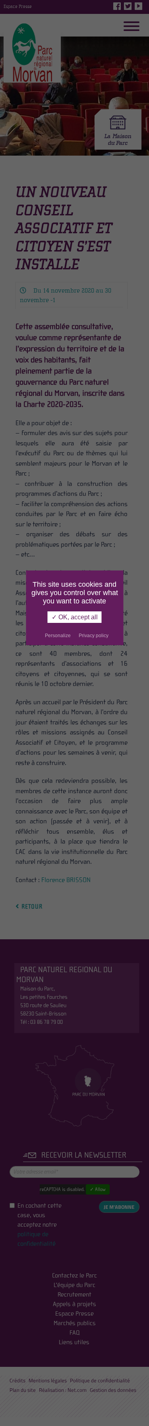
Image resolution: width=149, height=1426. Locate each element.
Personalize (58, 635)
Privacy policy (93, 635)
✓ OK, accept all (75, 617)
